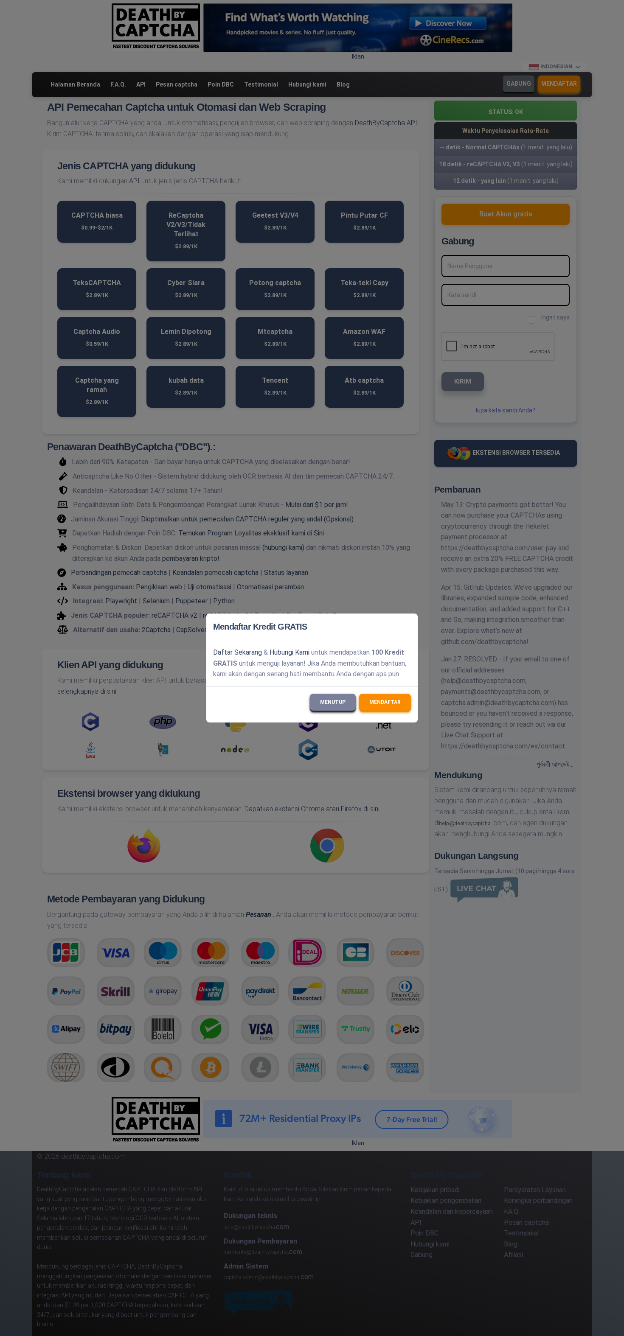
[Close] (407, 626)
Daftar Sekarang (237, 652)
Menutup (333, 702)
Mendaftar (385, 702)
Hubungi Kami (289, 652)
